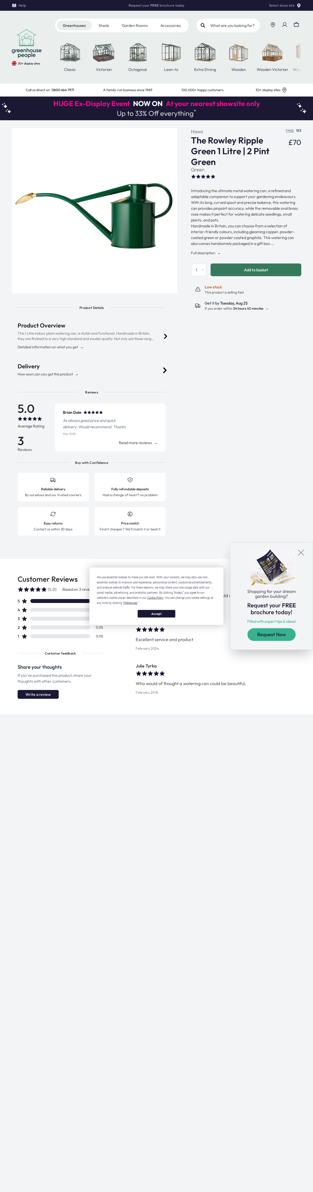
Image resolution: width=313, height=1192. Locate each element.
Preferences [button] (130, 602)
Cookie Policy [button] (155, 597)
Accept (156, 613)
